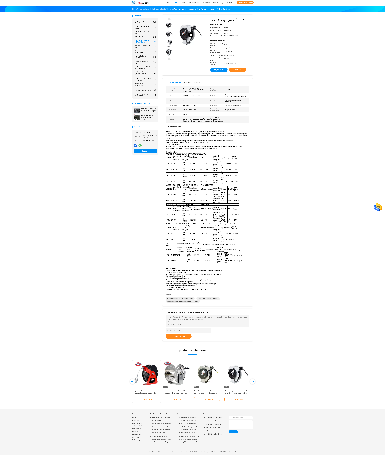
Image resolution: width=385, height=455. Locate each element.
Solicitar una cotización (245, 3)
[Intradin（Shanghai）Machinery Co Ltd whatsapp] (140, 145)
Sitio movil (135, 437)
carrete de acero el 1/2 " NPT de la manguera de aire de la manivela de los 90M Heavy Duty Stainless (176, 393)
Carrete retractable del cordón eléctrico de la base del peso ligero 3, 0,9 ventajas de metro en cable (188, 439)
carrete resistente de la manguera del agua (180, 298)
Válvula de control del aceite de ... (145, 32)
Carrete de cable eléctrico (145, 57)
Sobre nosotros (137, 429)
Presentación (178, 336)
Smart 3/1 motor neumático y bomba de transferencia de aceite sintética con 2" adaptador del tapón (161, 430)
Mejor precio (219, 70)
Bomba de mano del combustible (145, 95)
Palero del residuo (145, 37)
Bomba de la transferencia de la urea (145, 89)
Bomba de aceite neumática (145, 22)
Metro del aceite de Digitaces (145, 62)
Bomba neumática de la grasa (145, 27)
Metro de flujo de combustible (145, 84)
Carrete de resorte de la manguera (208, 298)
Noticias (135, 431)
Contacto (145, 151)
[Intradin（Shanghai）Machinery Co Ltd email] (135, 145)
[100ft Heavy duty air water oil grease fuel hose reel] (191, 34)
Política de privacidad (139, 440)
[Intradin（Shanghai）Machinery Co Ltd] (140, 3)
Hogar (134, 417)
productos (135, 420)
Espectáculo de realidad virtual (137, 424)
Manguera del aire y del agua (145, 46)
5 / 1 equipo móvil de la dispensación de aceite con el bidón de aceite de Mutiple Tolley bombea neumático (162, 439)
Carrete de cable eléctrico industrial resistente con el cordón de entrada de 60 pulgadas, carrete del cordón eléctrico (188, 421)
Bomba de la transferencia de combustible (145, 73)
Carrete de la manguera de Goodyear (145, 51)
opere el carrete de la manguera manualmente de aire (183, 301)
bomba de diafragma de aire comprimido (145, 67)
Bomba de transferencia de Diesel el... (145, 79)
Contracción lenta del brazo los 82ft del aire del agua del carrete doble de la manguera (148, 110)
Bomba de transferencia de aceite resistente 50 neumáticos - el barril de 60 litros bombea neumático (161, 421)
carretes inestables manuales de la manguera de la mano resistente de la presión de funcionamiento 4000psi (148, 117)
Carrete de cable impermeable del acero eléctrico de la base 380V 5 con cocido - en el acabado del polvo (188, 430)
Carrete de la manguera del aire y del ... (145, 41)
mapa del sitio (136, 434)
